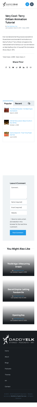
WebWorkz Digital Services (18, 396)
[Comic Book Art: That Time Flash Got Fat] (6, 133)
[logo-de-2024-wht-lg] (18, 335)
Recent (18, 103)
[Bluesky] (13, 67)
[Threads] (27, 67)
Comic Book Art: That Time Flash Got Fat (21, 134)
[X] (9, 67)
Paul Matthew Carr (12, 26)
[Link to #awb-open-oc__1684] (32, 4)
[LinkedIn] (23, 67)
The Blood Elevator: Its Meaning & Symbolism (21, 110)
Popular (8, 103)
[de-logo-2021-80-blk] (10, 3)
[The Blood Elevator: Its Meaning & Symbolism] (6, 109)
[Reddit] (16, 67)
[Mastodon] (20, 67)
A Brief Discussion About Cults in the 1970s (21, 122)
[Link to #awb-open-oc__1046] (27, 4)
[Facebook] (6, 67)
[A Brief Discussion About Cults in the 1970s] (6, 121)
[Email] (30, 67)
